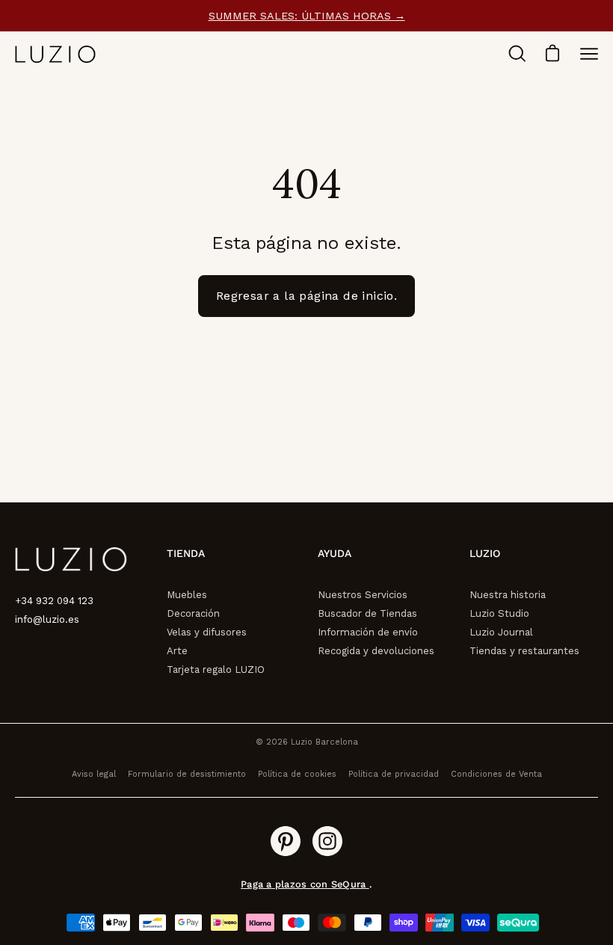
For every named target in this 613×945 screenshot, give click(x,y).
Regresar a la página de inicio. (306, 296)
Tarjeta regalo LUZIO (216, 669)
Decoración (193, 613)
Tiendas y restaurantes (524, 650)
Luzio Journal (501, 632)
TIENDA (186, 553)
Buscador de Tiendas (367, 613)
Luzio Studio (499, 613)
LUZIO (484, 553)
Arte (177, 650)
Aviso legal (94, 774)
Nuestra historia (507, 594)
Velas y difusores (207, 632)
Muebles (187, 594)
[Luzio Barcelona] (56, 54)
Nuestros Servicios (362, 594)
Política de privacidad (393, 774)
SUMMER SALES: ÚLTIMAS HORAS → (307, 16)
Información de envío (368, 632)
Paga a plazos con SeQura (305, 884)
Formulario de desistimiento (187, 774)
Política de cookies (297, 774)
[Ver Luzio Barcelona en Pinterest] (286, 841)
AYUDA (334, 553)
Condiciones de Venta (496, 774)
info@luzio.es (47, 619)
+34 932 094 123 (54, 600)
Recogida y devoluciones (376, 650)
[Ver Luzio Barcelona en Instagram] (327, 841)
